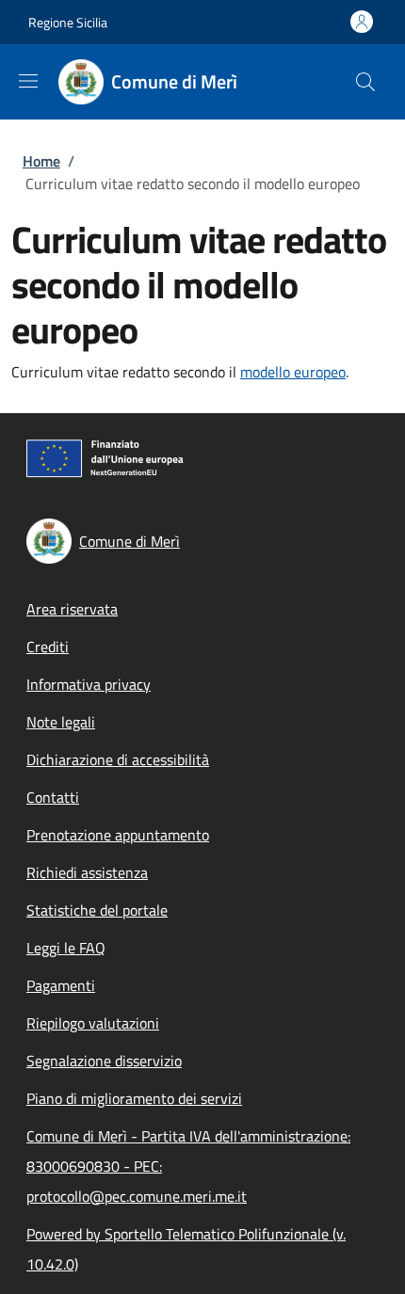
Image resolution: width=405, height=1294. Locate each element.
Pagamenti (60, 985)
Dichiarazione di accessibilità (117, 759)
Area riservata (72, 609)
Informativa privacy (88, 684)
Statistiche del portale (97, 910)
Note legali (60, 722)
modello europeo (293, 371)
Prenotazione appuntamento (117, 834)
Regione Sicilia (67, 22)
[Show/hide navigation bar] (28, 81)
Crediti (47, 646)
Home (41, 161)
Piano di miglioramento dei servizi (134, 1098)
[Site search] (365, 82)
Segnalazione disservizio (104, 1060)
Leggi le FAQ (65, 947)
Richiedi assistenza (87, 872)
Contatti (52, 797)
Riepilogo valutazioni (92, 1023)
